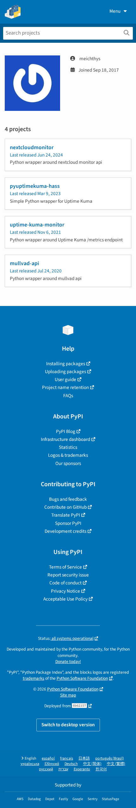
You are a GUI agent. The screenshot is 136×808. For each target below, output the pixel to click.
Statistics (68, 447)
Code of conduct (65, 582)
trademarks (33, 678)
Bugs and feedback (68, 499)
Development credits (65, 531)
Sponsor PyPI (68, 523)
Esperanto (82, 769)
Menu (115, 11)
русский (46, 769)
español (48, 758)
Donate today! (68, 661)
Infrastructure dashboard (65, 439)
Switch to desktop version (68, 724)
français (66, 758)
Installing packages (65, 363)
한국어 (101, 769)
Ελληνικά (52, 764)
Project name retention (65, 387)
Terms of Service (65, 566)
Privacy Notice (65, 591)
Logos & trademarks (68, 455)
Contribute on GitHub (65, 507)
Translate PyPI (65, 515)
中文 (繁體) (116, 764)
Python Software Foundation (82, 678)
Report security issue (68, 574)
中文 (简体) (92, 764)
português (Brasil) (109, 758)
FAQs (68, 395)
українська (30, 764)
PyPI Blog (65, 431)
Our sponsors (68, 463)
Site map (68, 695)
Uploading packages (65, 371)
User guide (65, 379)
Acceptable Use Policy (65, 598)
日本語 (84, 758)
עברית (63, 769)
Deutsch (71, 764)
